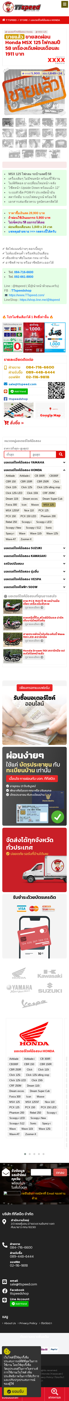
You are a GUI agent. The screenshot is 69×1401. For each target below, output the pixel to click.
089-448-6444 (40, 372)
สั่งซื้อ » (16, 423)
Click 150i (32, 493)
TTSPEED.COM (22, 7)
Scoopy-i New (13, 527)
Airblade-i (25, 475)
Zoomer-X (26, 539)
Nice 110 (29, 510)
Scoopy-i (26, 522)
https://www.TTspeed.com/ (26, 295)
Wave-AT (11, 539)
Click (56, 481)
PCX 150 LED (28, 516)
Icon (24, 504)
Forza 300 (11, 504)
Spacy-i (10, 533)
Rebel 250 (11, 522)
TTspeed (11, 20)
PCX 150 (11, 516)
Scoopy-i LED (44, 522)
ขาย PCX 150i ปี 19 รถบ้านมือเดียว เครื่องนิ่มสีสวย (41, 602)
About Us (10, 1323)
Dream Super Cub (52, 498)
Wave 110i (36, 533)
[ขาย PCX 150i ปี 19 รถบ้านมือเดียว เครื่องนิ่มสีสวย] (13, 606)
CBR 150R (26, 481)
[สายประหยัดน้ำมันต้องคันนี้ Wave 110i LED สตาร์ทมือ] (13, 639)
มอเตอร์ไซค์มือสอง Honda (45, 20)
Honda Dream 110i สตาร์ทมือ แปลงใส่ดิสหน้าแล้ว (44, 652)
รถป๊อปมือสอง (14, 563)
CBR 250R (43, 481)
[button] (25, 1154)
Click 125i (26, 487)
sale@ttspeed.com (22, 384)
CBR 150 (11, 481)
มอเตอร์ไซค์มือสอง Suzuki (23, 548)
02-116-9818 (37, 377)
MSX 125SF (12, 510)
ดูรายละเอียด (32, 607)
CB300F (53, 475)
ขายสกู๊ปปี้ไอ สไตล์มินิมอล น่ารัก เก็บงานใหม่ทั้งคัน (43, 619)
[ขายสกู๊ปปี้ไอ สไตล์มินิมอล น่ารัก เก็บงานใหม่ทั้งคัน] (13, 622)
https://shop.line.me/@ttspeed (40, 299)
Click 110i (11, 487)
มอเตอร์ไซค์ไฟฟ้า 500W (21, 587)
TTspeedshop (21, 290)
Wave (22, 533)
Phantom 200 (48, 516)
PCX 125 (43, 510)
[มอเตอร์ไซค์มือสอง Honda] (34, 1035)
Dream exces (30, 498)
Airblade (10, 475)
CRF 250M (49, 493)
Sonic (49, 527)
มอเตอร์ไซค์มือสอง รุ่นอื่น (21, 571)
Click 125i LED (14, 493)
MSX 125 (42, 32)
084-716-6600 (23, 272)
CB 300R (40, 475)
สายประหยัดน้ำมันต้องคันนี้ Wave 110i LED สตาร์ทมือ (44, 635)
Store (24, 20)
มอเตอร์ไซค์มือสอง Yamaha (24, 462)
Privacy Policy (28, 1323)
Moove (35, 504)
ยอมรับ (18, 1391)
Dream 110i (12, 498)
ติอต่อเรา (46, 1323)
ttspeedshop (18, 399)
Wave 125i (52, 533)
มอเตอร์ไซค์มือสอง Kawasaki (25, 556)
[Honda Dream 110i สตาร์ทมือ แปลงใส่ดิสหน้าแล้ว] (13, 656)
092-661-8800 (23, 276)
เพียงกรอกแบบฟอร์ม (35, 687)
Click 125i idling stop (48, 487)
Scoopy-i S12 (33, 527)
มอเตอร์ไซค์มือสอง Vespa (22, 579)
